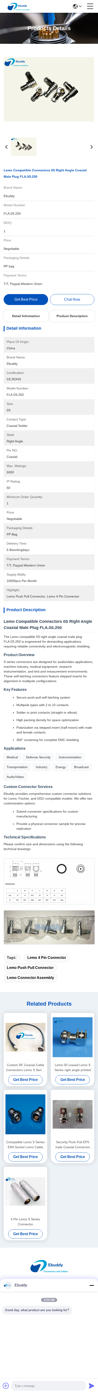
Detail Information (26, 316)
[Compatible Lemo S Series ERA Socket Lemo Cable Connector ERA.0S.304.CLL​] (25, 1114)
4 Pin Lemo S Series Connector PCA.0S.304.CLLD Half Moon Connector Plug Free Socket (25, 1222)
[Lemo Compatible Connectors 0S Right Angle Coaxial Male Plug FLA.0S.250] (49, 89)
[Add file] (6, 1386)
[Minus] (91, 1285)
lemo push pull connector (30, 968)
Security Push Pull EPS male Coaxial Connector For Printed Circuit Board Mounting (72, 1145)
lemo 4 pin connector (46, 958)
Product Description (72, 316)
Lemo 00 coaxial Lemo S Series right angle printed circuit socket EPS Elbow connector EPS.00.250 (72, 1067)
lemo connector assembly (30, 978)
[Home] (49, 1271)
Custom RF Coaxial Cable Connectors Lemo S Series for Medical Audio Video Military (25, 1067)
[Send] (91, 1386)
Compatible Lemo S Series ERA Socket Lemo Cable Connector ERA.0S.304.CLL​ (25, 1145)
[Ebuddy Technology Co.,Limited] (19, 6)
